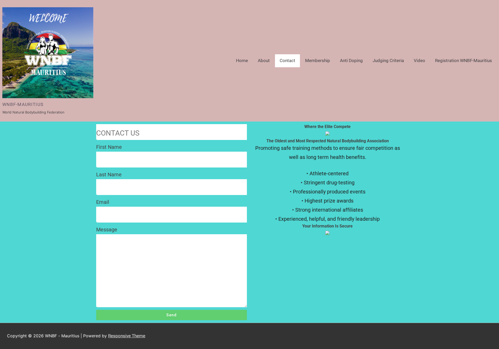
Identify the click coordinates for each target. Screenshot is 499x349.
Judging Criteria (388, 60)
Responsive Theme (126, 335)
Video (419, 60)
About (264, 60)
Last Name (109, 174)
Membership (317, 60)
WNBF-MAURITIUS (22, 104)
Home (242, 60)
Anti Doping (351, 60)
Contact (287, 60)
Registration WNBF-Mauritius (463, 60)
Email (102, 202)
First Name (109, 147)
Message (106, 229)
